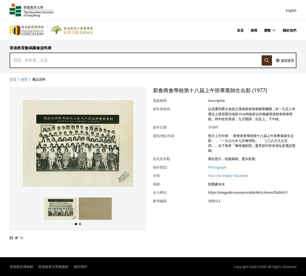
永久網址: (160, 192)
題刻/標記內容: (164, 135)
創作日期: (160, 127)
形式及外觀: (161, 158)
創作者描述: (161, 109)
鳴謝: (156, 184)
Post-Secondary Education (228, 175)
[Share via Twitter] (16, 237)
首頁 (240, 30)
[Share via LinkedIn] (21, 237)
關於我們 (289, 30)
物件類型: (160, 167)
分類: (156, 175)
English (291, 10)
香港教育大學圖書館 (53, 266)
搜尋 (254, 30)
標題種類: (160, 100)
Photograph (217, 167)
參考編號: (160, 201)
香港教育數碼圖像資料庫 (31, 47)
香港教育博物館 (21, 266)
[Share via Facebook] (11, 237)
